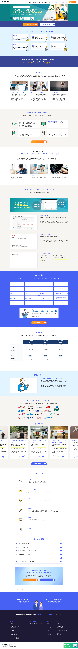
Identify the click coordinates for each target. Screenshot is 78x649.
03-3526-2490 (46, 614)
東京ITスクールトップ (13, 589)
